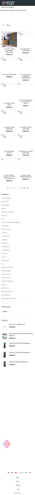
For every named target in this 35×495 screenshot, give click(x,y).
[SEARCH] (32, 7)
